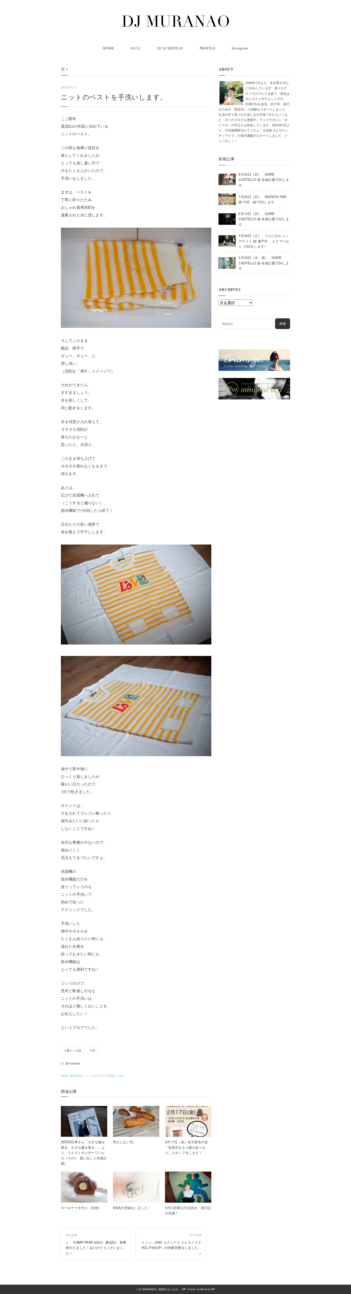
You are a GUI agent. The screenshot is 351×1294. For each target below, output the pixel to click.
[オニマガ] (254, 352)
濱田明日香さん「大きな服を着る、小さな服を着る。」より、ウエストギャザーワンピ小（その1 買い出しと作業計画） (84, 1152)
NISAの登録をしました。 (132, 1207)
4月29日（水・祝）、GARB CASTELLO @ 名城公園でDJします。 (264, 263)
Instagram (240, 48)
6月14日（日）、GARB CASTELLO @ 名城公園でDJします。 (264, 219)
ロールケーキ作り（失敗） (81, 1207)
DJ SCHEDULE (170, 48)
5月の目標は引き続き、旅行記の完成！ (188, 1210)
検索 (282, 323)
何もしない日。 (125, 1141)
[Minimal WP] (254, 380)
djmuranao (72, 1063)
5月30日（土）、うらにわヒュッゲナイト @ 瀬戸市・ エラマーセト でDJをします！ (264, 241)
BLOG (135, 48)
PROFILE (207, 48)
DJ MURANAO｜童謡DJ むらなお (158, 1289)
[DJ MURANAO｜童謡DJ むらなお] (175, 21)
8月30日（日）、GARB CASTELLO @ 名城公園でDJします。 (264, 179)
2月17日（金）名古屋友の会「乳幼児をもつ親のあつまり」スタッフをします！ (186, 1147)
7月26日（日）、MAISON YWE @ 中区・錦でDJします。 (263, 199)
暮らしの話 (74, 1050)
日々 (65, 69)
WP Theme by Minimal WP (198, 1289)
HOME (108, 48)
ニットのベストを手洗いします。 (107, 1075)
